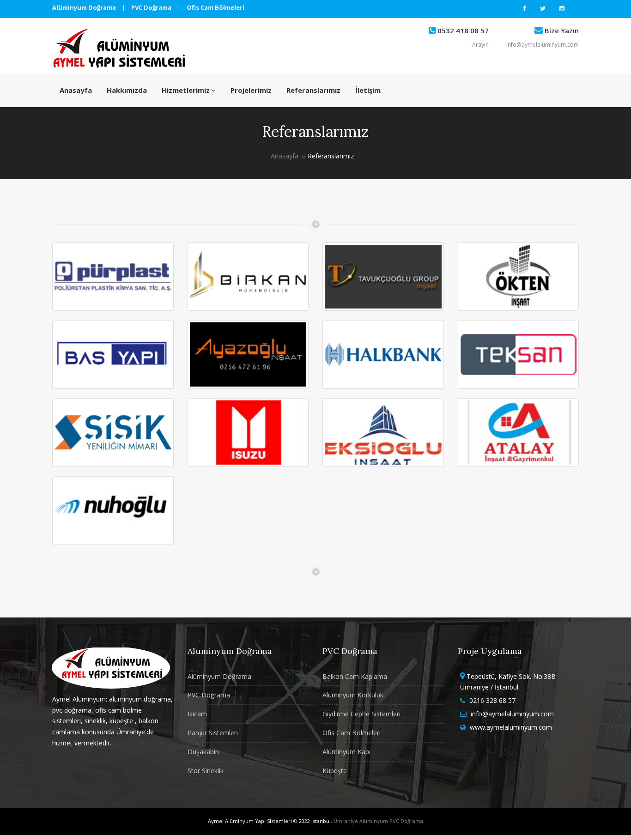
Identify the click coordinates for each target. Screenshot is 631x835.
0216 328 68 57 (492, 700)
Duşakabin (203, 751)
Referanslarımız (313, 90)
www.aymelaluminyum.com (511, 727)
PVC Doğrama (209, 694)
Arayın (480, 44)
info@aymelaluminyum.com (542, 44)
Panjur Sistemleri (213, 732)
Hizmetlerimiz (186, 90)
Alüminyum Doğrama (219, 676)
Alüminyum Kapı (346, 751)
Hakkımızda (127, 90)
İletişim (368, 90)
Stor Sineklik (206, 770)
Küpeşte (334, 770)
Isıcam (197, 713)
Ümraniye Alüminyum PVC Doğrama (378, 820)
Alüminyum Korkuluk (352, 694)
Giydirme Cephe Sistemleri (361, 713)
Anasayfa (76, 90)
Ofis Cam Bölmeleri (351, 732)
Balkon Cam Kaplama (354, 676)
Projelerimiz (251, 90)
